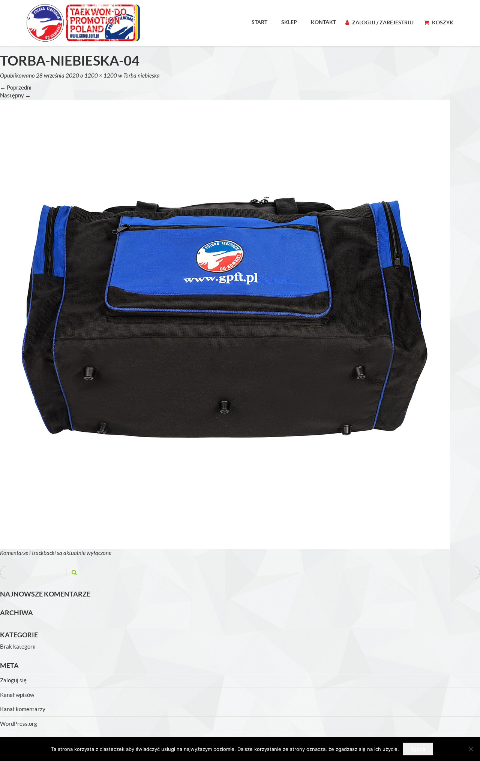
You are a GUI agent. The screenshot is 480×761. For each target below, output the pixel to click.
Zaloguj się (13, 680)
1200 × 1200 (100, 75)
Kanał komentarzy (22, 709)
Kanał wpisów (17, 695)
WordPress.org (18, 724)
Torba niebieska (141, 75)
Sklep (289, 22)
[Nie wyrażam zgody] (470, 749)
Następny (15, 95)
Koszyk (442, 22)
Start (259, 22)
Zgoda (418, 749)
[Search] (74, 572)
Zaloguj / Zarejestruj (382, 22)
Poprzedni (16, 87)
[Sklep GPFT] (83, 22)
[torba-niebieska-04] (225, 324)
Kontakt (323, 22)
